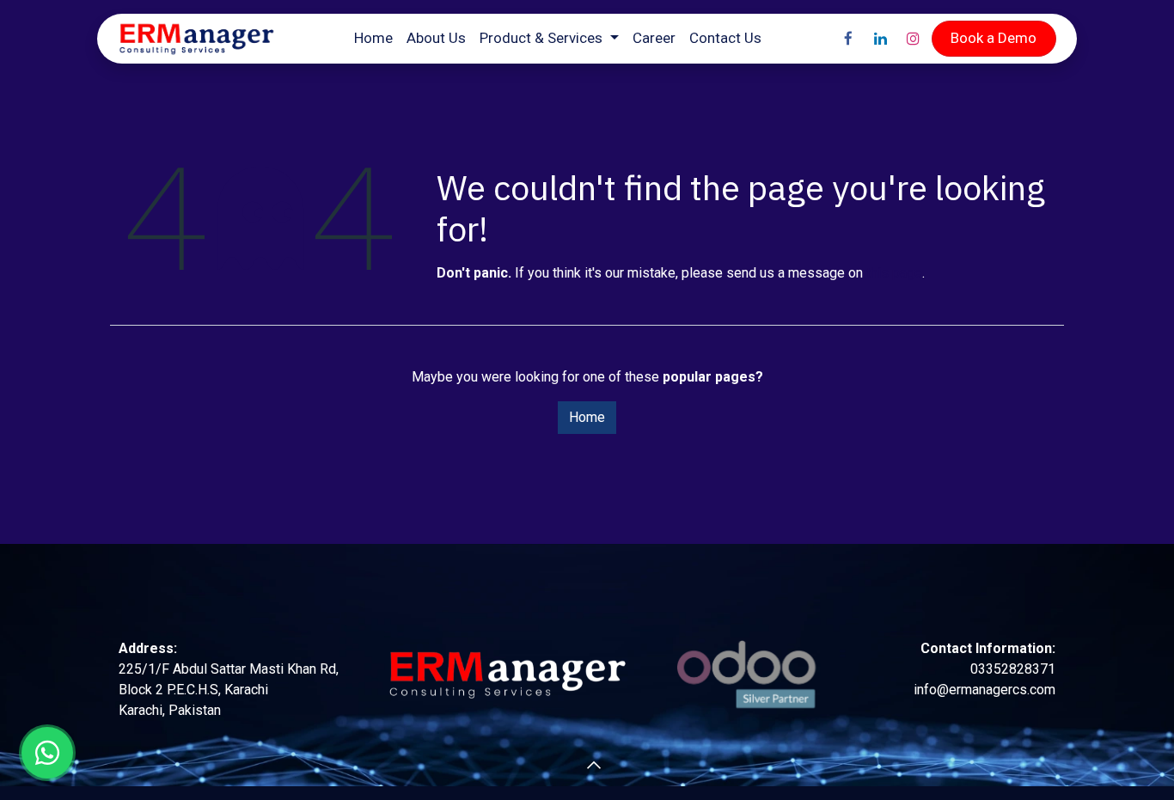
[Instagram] (913, 38)
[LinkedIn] (881, 38)
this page (894, 273)
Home (587, 417)
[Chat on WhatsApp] (47, 753)
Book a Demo (993, 37)
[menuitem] (373, 39)
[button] (566, 765)
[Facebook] (848, 38)
